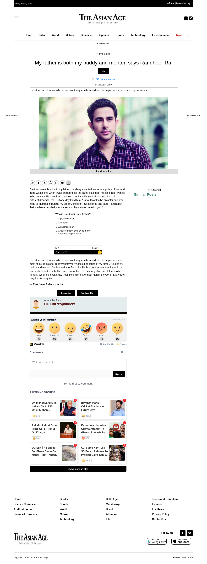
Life (103, 71)
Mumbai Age (113, 504)
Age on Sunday (183, 3)
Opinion (104, 35)
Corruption (66, 293)
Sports (120, 35)
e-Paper (171, 3)
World (55, 35)
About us (111, 514)
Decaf (109, 509)
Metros (70, 35)
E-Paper (157, 504)
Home (28, 35)
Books (64, 499)
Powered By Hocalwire (183, 557)
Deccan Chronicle (25, 504)
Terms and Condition (165, 499)
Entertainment (160, 35)
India (42, 35)
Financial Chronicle (26, 514)
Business (87, 35)
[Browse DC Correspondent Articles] (36, 304)
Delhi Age (112, 499)
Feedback (158, 509)
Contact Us (159, 519)
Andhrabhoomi (23, 509)
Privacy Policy (160, 514)
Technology (138, 35)
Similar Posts (145, 194)
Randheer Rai (87, 293)
